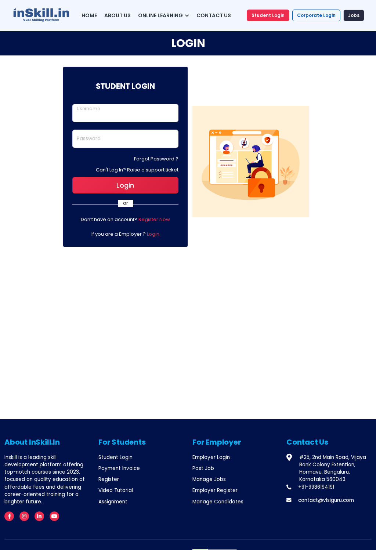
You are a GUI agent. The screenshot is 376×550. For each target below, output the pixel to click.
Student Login (268, 15)
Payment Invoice (119, 468)
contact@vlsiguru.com (326, 500)
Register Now (154, 219)
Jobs (353, 15)
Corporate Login (316, 15)
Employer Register (215, 490)
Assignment (112, 501)
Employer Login (211, 457)
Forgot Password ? (156, 158)
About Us (117, 15)
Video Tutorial (115, 490)
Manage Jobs (209, 479)
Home (89, 15)
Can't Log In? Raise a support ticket (137, 169)
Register (108, 479)
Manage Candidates (217, 501)
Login (125, 185)
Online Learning (161, 15)
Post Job (203, 468)
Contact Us (213, 15)
